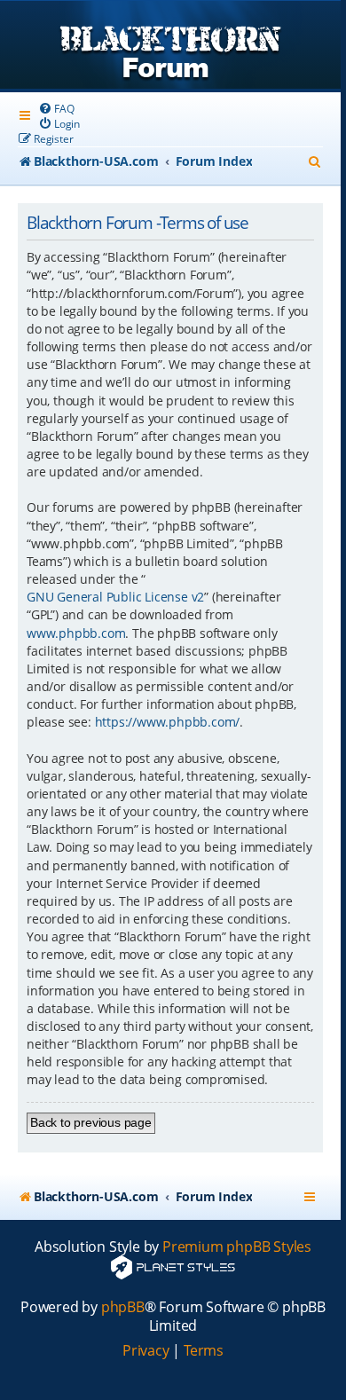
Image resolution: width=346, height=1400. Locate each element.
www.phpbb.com (76, 633)
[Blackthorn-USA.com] (170, 46)
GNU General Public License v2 (115, 596)
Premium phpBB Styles (236, 1247)
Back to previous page (91, 1122)
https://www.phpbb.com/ (167, 721)
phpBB (123, 1307)
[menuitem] (56, 108)
